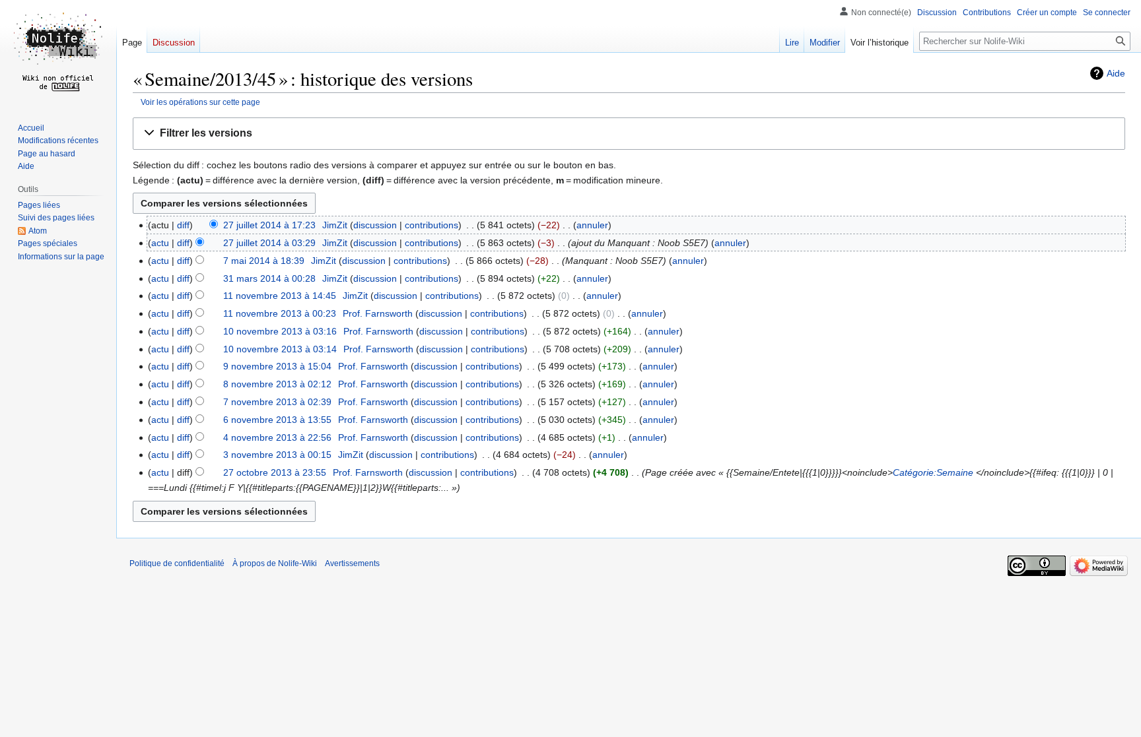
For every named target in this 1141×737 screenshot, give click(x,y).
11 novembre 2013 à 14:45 (279, 295)
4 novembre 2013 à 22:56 (277, 437)
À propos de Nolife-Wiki (274, 563)
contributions (431, 225)
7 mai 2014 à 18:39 (263, 260)
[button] (629, 133)
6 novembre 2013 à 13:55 (277, 419)
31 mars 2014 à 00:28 (269, 278)
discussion (375, 225)
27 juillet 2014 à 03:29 (269, 243)
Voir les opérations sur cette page (200, 102)
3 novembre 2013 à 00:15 (277, 454)
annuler (592, 225)
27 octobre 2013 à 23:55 (274, 472)
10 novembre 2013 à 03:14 (280, 349)
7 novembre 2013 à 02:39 (277, 402)
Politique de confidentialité (177, 563)
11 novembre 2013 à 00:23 (279, 313)
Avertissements (352, 563)
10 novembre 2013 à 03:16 (280, 331)
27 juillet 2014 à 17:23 (269, 225)
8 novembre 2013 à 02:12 (277, 384)
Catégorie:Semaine (933, 472)
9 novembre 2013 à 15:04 (277, 366)
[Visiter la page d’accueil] (58, 53)
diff (183, 225)
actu (160, 243)
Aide (1116, 73)
